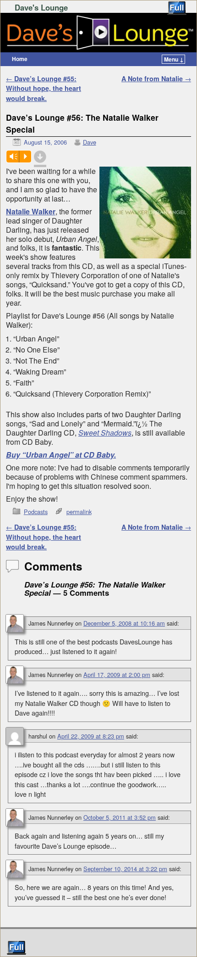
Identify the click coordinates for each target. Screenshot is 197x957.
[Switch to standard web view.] (176, 8)
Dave (89, 142)
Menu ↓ (174, 59)
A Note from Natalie (156, 78)
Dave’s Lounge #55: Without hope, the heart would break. (43, 88)
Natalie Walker (30, 211)
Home (19, 59)
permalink (79, 511)
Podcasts (36, 511)
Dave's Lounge (41, 7)
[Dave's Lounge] (98, 32)
